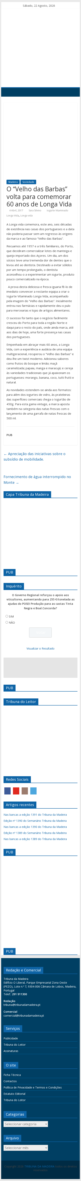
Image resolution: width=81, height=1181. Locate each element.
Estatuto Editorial (14, 1094)
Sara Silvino (35, 210)
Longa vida (26, 215)
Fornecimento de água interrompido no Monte (37, 479)
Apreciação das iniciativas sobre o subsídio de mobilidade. (34, 456)
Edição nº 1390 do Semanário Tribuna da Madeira (35, 821)
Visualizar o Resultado (40, 648)
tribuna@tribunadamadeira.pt (22, 1005)
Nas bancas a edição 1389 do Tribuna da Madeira (35, 839)
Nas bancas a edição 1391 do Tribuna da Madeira (35, 814)
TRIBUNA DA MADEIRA (39, 1166)
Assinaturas (11, 1051)
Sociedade (28, 182)
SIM (11, 616)
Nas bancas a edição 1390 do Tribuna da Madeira (35, 827)
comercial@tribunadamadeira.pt (24, 1015)
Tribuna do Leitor (15, 1044)
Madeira (13, 182)
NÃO (12, 622)
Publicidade (11, 1038)
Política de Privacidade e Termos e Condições (33, 1087)
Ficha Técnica (12, 1075)
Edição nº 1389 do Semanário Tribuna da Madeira (35, 833)
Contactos (10, 1081)
